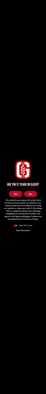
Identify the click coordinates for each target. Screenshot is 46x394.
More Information (23, 230)
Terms (17, 216)
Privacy (27, 216)
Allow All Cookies (25, 225)
